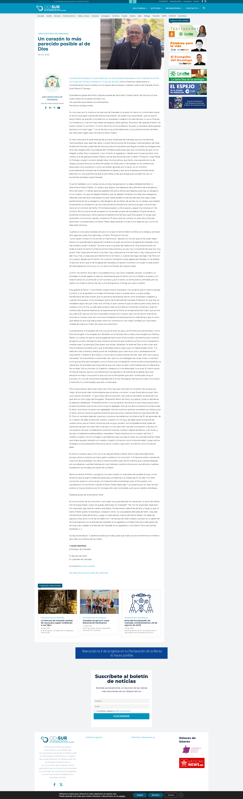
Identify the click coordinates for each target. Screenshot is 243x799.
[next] (134, 1)
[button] (204, 8)
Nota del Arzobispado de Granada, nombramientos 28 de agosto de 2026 (141, 622)
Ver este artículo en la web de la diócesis (88, 573)
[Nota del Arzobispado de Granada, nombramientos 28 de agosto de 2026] (141, 602)
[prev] (130, 1)
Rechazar (155, 795)
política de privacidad (122, 711)
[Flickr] (50, 107)
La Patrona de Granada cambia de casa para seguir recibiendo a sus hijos (57, 622)
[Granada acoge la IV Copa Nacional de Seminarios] (99, 602)
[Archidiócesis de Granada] (52, 82)
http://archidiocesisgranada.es (52, 103)
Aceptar (140, 795)
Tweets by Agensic (94, 737)
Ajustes (171, 795)
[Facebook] (202, 1)
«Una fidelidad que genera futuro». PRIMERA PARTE (71, 2)
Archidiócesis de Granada (53, 34)
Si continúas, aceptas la (113, 711)
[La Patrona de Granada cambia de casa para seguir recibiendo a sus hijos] (57, 602)
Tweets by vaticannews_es (143, 737)
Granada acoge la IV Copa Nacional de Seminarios (96, 621)
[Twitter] (205, 1)
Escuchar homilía (86, 566)
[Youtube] (58, 107)
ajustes (122, 796)
